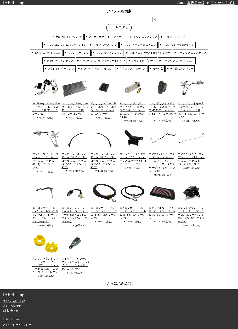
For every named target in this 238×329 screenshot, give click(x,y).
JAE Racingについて (14, 301)
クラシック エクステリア (191, 52)
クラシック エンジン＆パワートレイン (102, 60)
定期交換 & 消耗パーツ (68, 36)
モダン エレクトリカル (47, 52)
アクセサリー (118, 36)
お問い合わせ (10, 310)
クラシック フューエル (132, 68)
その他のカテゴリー (181, 68)
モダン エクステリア (145, 36)
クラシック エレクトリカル (178, 60)
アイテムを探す (223, 3)
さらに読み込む (119, 283)
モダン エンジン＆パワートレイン (66, 44)
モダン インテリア (174, 36)
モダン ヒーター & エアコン (140, 44)
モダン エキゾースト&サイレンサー (149, 52)
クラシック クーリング (61, 68)
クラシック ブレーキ (143, 60)
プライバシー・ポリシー (17, 324)
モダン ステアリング (105, 44)
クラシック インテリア (60, 60)
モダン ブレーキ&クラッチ (178, 44)
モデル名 (158, 68)
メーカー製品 (96, 36)
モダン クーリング (78, 52)
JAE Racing (13, 2)
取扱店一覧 (195, 3)
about (181, 3)
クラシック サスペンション (97, 68)
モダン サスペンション (109, 52)
